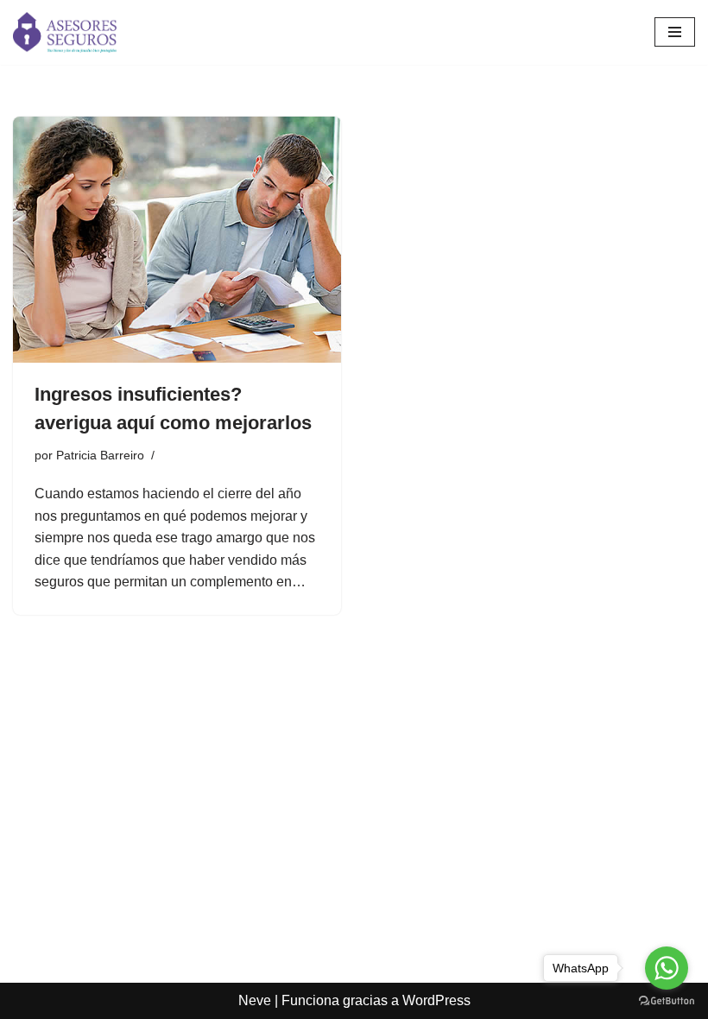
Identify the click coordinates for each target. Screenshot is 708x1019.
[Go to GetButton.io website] (666, 1001)
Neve (254, 1000)
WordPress (436, 1000)
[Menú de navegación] (674, 32)
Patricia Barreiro (100, 455)
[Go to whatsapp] (666, 968)
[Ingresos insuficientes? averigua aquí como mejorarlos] (177, 240)
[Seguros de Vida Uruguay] (65, 32)
